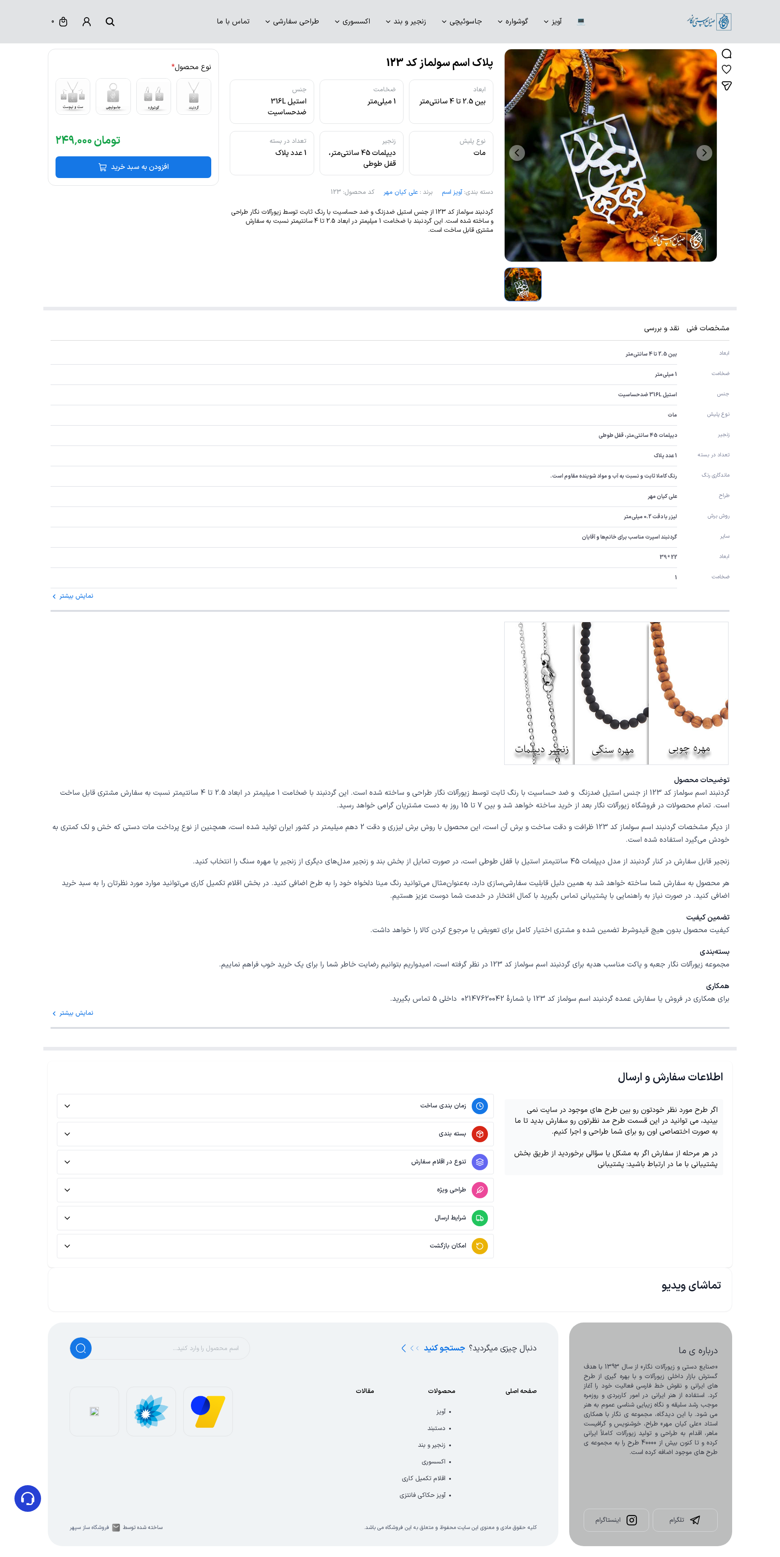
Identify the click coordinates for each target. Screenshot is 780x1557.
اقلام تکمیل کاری (424, 1478)
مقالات (365, 1391)
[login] (87, 22)
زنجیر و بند (410, 21)
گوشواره (517, 21)
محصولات (441, 1391)
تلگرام (676, 1520)
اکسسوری (356, 21)
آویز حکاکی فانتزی (422, 1495)
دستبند (436, 1428)
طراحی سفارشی (296, 21)
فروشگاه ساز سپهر (89, 1528)
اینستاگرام (608, 1520)
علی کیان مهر (401, 192)
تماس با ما (233, 21)
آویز (557, 21)
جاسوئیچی (466, 21)
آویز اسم (452, 192)
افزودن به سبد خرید (140, 167)
